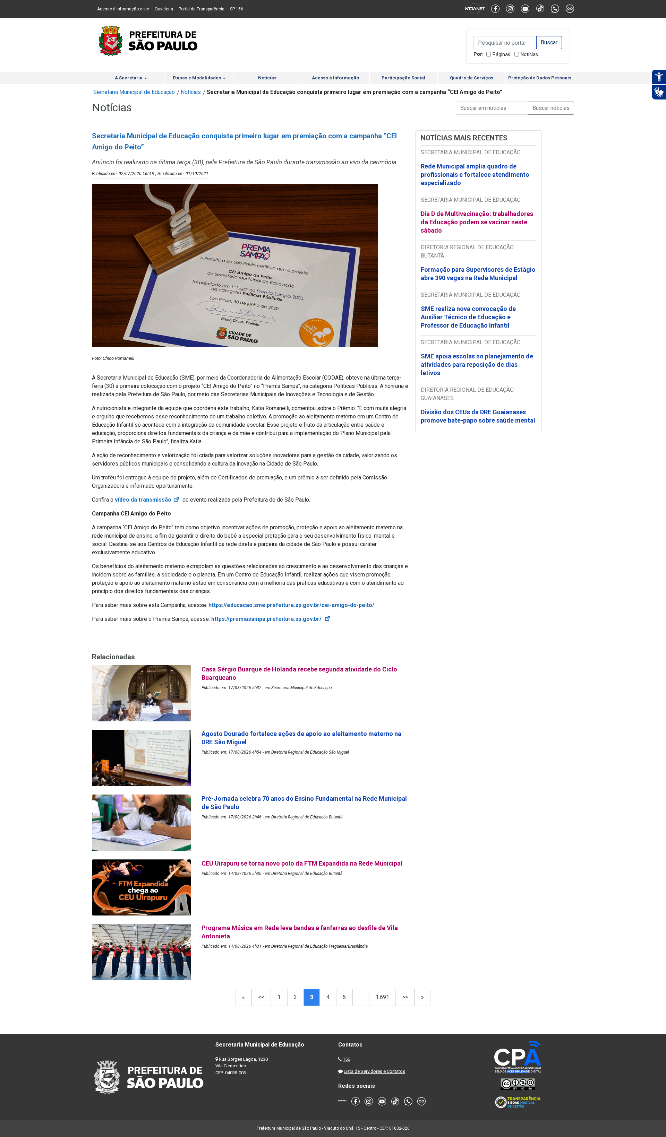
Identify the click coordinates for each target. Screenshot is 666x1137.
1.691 (382, 997)
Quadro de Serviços (471, 77)
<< (261, 997)
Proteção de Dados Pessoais (539, 77)
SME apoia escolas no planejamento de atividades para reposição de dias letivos (477, 364)
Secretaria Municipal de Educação (134, 92)
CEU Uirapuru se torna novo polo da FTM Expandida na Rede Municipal (303, 863)
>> (405, 997)
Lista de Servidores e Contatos (374, 1071)
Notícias (529, 54)
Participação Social (403, 77)
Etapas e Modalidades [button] (197, 77)
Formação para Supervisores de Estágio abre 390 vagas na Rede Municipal (478, 273)
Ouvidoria (164, 9)
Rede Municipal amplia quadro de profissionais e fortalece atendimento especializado (475, 174)
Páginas (501, 54)
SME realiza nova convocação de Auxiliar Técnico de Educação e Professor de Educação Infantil (468, 317)
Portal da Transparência (201, 9)
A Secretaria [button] (129, 77)
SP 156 (236, 9)
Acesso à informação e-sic (123, 9)
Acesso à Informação (335, 77)
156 (346, 1059)
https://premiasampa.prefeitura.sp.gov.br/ (271, 619)
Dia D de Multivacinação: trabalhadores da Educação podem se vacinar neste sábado (477, 222)
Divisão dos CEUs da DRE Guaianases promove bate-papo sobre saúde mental (478, 416)
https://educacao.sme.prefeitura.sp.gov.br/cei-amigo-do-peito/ (292, 605)
